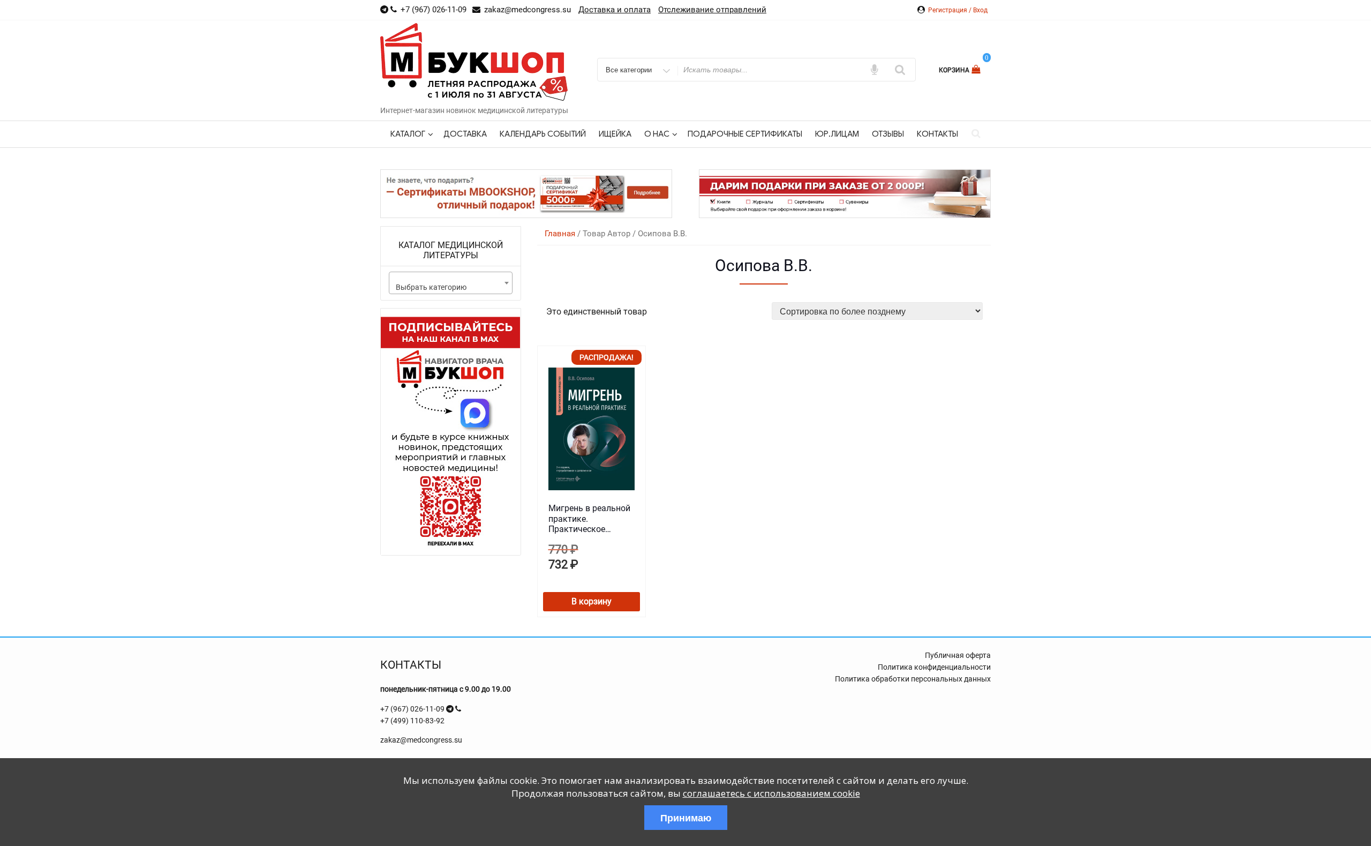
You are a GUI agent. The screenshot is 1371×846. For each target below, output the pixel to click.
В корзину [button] (591, 601)
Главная (560, 233)
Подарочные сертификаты (745, 134)
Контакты (937, 134)
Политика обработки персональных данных (913, 679)
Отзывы (888, 134)
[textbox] (450, 287)
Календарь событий (543, 134)
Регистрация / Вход (958, 10)
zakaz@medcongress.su (421, 740)
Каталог (407, 134)
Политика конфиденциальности (934, 667)
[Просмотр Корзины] (977, 69)
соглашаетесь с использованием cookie (771, 793)
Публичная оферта (958, 655)
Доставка (465, 134)
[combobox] (451, 283)
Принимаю (685, 818)
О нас (656, 134)
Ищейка (615, 134)
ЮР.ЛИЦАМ (837, 134)
